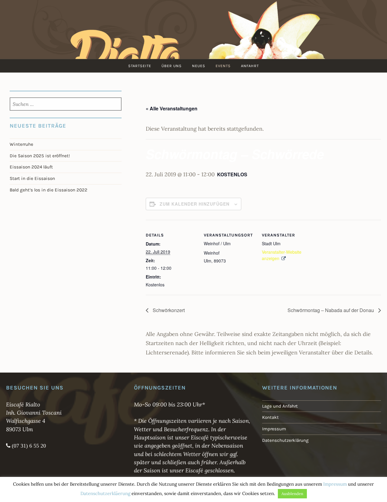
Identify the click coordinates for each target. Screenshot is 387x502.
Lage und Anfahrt (280, 406)
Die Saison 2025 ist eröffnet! (40, 155)
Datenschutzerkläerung (105, 493)
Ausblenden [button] (292, 493)
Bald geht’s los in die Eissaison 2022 (48, 190)
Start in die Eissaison (32, 178)
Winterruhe (21, 144)
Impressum (274, 429)
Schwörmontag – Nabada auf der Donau (331, 310)
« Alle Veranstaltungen (171, 108)
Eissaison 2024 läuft (31, 167)
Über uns (171, 66)
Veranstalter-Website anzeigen (281, 255)
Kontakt (270, 417)
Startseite (139, 66)
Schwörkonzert (168, 310)
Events (223, 66)
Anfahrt (250, 66)
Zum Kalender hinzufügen (194, 204)
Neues (198, 66)
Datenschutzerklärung (285, 440)
